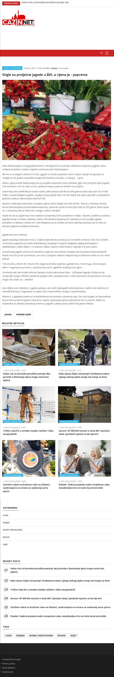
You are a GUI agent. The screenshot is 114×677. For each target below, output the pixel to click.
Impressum (7, 671)
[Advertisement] (77, 28)
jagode (8, 314)
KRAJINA (6, 522)
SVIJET (5, 544)
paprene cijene (23, 314)
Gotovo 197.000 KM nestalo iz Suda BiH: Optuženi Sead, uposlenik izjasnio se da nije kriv (56, 598)
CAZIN (5, 515)
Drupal (17, 659)
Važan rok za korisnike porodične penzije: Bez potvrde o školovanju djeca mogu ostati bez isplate (57, 570)
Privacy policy (8, 663)
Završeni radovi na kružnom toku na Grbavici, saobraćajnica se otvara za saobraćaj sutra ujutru (60, 607)
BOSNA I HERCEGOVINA (12, 68)
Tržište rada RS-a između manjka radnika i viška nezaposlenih (42, 589)
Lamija (54, 68)
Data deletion (8, 667)
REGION (6, 537)
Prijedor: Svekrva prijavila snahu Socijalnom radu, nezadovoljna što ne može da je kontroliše (58, 616)
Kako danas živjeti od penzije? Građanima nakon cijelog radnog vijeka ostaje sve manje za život (60, 580)
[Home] (19, 17)
